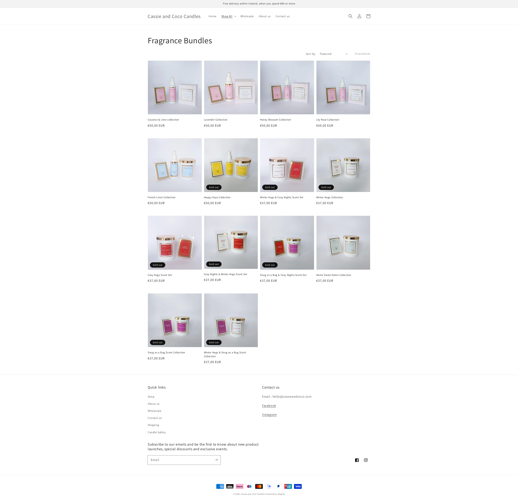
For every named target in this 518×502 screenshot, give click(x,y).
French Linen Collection (162, 197)
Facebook (269, 406)
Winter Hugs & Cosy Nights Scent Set (281, 197)
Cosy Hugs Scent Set (160, 275)
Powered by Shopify (275, 494)
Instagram (269, 414)
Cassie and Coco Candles (253, 494)
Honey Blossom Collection (275, 119)
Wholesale (154, 411)
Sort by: (311, 54)
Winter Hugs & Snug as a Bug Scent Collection (225, 354)
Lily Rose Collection (327, 119)
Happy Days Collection (217, 197)
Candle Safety (157, 432)
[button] (350, 16)
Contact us (155, 418)
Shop (151, 396)
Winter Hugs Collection (329, 197)
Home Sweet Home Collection (333, 275)
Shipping (153, 425)
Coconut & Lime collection (163, 119)
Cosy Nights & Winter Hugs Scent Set (225, 274)
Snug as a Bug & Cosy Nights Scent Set (283, 275)
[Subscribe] (216, 459)
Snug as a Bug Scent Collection (166, 352)
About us (154, 404)
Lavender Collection (215, 119)
